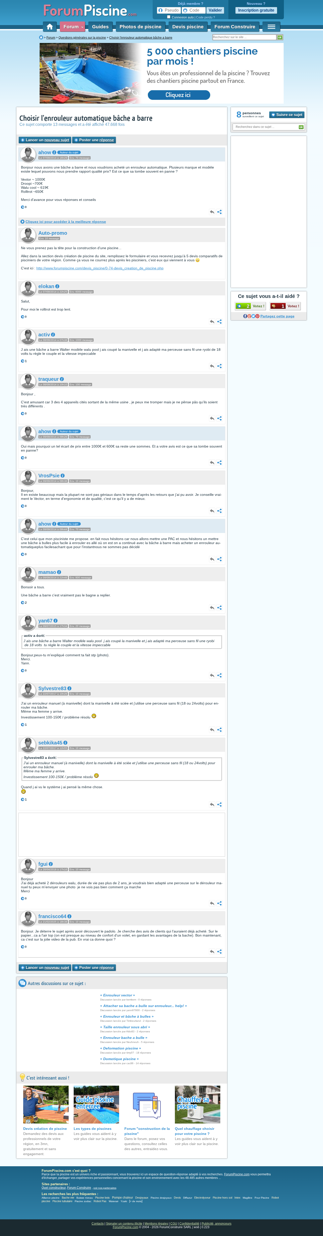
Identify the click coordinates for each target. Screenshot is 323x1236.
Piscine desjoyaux (161, 1197)
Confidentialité (189, 1223)
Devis (177, 1197)
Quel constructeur (54, 1188)
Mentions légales (156, 1223)
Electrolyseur (202, 1197)
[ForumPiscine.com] (41, 37)
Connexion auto (183, 17)
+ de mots (136, 1201)
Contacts (98, 1223)
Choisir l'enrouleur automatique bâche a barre (85, 118)
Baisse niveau (84, 1197)
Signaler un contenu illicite (124, 1223)
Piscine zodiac (83, 1201)
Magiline (247, 1197)
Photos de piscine (141, 26)
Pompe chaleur (123, 1197)
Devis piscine (188, 26)
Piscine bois (102, 1197)
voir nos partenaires (104, 1187)
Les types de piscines (93, 1129)
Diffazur (187, 1197)
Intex (237, 1197)
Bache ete (68, 1197)
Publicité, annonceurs (216, 1223)
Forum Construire (234, 26)
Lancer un (47, 140)
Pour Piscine (262, 1197)
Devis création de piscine (45, 1129)
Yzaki (124, 1201)
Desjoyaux (142, 1197)
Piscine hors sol (222, 1197)
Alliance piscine (51, 1197)
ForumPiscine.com (237, 1174)
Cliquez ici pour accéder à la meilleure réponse (65, 222)
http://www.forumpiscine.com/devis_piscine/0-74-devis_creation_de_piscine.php (100, 268)
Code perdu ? (205, 17)
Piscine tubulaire (62, 1201)
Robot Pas (100, 1201)
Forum (72, 26)
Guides (100, 26)
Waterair (113, 1201)
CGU (173, 1223)
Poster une (96, 140)
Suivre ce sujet (288, 114)
